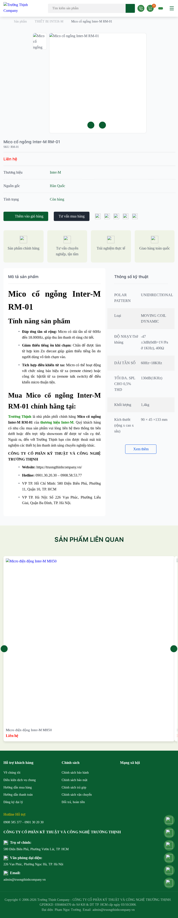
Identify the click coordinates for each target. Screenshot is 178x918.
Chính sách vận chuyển (77, 794)
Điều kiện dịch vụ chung (19, 780)
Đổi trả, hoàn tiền (73, 802)
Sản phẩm (20, 21)
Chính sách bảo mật (74, 780)
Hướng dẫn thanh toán (18, 794)
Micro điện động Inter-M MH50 (29, 730)
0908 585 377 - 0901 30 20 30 (23, 822)
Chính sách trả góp (74, 787)
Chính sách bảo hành (75, 772)
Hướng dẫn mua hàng (17, 787)
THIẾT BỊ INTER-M (49, 21)
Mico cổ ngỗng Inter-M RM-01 (31, 141)
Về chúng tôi (11, 772)
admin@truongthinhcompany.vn (24, 879)
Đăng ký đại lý (13, 802)
